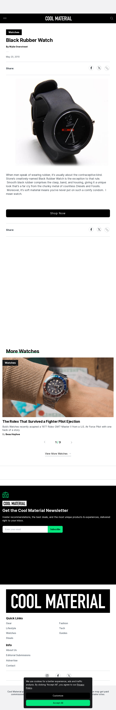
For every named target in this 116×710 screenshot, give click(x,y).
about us (11, 650)
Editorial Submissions (18, 655)
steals (9, 637)
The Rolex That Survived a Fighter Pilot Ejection (41, 421)
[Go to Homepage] (58, 18)
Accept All (58, 703)
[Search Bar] (112, 18)
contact (10, 665)
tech (62, 628)
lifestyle (11, 628)
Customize (58, 695)
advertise (12, 660)
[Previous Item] (45, 442)
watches (11, 633)
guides (63, 633)
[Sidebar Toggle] (4, 18)
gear (9, 623)
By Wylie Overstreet (17, 46)
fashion (63, 623)
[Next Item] (72, 442)
